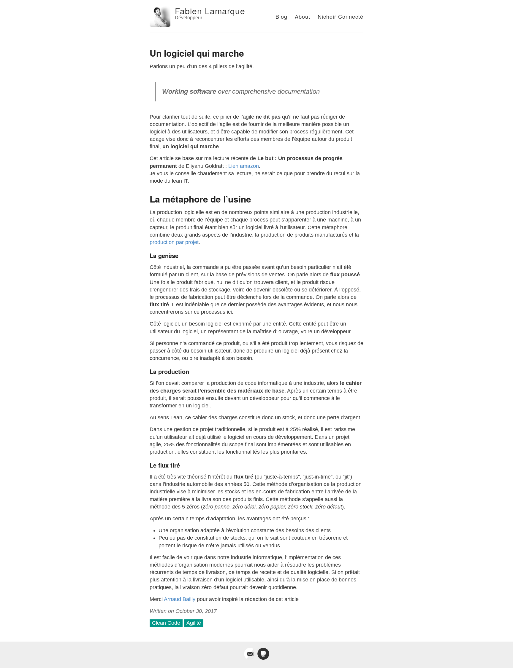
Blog (281, 16)
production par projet (174, 242)
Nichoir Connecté (340, 16)
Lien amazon (243, 166)
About (302, 16)
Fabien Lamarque (210, 11)
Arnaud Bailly (179, 599)
